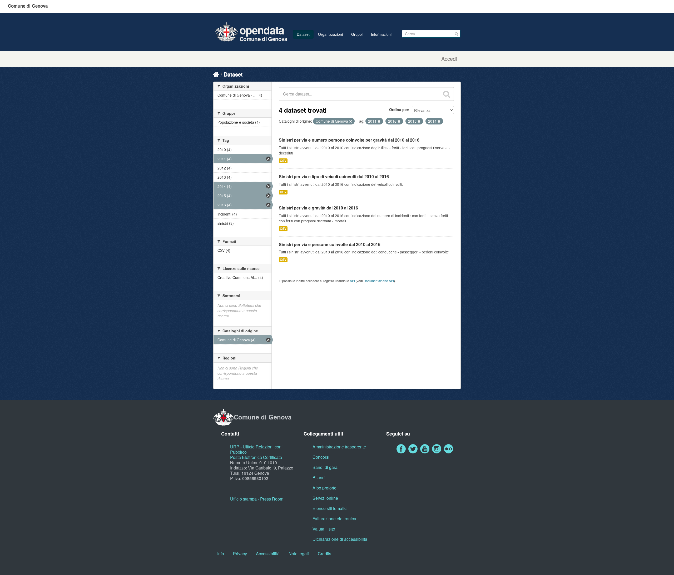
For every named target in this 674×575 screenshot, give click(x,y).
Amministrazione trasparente (339, 447)
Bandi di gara (325, 467)
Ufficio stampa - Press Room (256, 499)
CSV (283, 160)
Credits (324, 554)
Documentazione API (379, 280)
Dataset (303, 34)
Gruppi (357, 34)
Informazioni (381, 34)
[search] (446, 94)
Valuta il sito (324, 529)
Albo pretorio (324, 488)
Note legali (299, 554)
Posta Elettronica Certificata (256, 457)
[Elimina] (350, 121)
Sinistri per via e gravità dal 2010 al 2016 (318, 208)
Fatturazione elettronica (334, 519)
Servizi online (325, 498)
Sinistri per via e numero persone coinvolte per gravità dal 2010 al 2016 (349, 140)
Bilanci (319, 477)
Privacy (240, 554)
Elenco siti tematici (330, 508)
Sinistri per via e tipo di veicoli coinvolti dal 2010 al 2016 (334, 176)
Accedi (449, 58)
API (352, 280)
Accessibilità (268, 554)
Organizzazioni (330, 34)
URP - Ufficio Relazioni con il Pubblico (257, 449)
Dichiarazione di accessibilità (340, 539)
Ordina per (398, 109)
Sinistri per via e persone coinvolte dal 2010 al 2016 (329, 244)
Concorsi (321, 457)
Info (220, 554)
